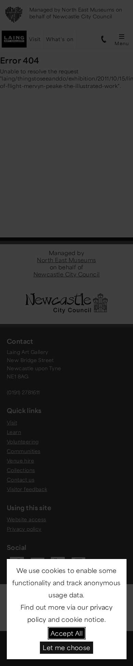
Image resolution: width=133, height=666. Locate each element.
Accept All (66, 633)
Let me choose (66, 647)
